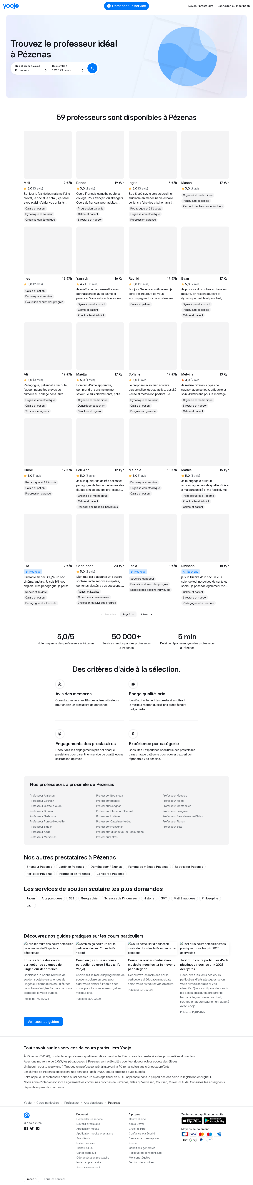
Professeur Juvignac (175, 811)
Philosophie (210, 898)
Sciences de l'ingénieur (120, 898)
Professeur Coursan (42, 800)
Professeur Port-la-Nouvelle (47, 821)
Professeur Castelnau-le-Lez (114, 821)
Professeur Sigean (41, 826)
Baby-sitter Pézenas (189, 867)
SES (71, 898)
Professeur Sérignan (108, 805)
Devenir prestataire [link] (88, 1123)
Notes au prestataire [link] (88, 1162)
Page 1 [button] (126, 614)
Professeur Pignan (174, 821)
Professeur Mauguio (175, 795)
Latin (29, 905)
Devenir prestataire (200, 5)
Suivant (144, 614)
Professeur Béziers (108, 800)
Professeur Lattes (107, 837)
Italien (30, 898)
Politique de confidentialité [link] (145, 1152)
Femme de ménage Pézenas (148, 867)
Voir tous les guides (43, 1022)
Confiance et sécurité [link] (142, 1133)
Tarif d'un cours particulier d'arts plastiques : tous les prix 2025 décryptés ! (204, 964)
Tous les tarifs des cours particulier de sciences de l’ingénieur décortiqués (43, 964)
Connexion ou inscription (233, 5)
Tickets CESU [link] (84, 1147)
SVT (164, 898)
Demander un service (129, 6)
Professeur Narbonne (43, 816)
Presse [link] (133, 1143)
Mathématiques (184, 898)
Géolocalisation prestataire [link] (92, 1157)
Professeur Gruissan (42, 811)
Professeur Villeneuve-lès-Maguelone (120, 831)
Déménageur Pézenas (106, 867)
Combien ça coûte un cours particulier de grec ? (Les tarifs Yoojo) (98, 964)
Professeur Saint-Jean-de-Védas (183, 816)
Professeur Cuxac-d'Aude (46, 805)
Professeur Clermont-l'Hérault (114, 811)
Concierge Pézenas (110, 874)
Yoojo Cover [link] (136, 1123)
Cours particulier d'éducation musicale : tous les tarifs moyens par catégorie (151, 964)
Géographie (89, 898)
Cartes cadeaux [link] (86, 1152)
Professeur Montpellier (177, 805)
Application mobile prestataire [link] (94, 1133)
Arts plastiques (51, 898)
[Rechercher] (92, 68)
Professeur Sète (172, 826)
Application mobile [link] (87, 1128)
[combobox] (31, 68)
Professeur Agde (40, 831)
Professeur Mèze (173, 800)
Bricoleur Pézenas (39, 867)
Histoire (149, 898)
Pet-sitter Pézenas (39, 874)
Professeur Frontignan (109, 826)
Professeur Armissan (42, 795)
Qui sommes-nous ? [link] (88, 1167)
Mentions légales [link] (139, 1157)
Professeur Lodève (108, 816)
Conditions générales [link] (142, 1147)
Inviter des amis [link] (85, 1143)
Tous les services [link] (55, 1179)
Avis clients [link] (83, 1138)
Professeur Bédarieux (109, 795)
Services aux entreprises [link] (144, 1138)
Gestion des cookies (141, 1162)
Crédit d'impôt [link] (137, 1128)
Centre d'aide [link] (137, 1119)
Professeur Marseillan (43, 837)
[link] (100, 176)
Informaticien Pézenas (74, 874)
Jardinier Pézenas (71, 867)
